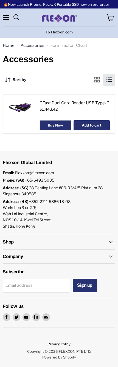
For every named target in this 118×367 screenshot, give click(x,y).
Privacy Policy (59, 344)
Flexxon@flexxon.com (34, 172)
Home (9, 45)
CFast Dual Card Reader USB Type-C (74, 103)
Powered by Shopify (59, 357)
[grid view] (97, 80)
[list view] (109, 80)
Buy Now (55, 125)
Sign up (84, 285)
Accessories (32, 45)
